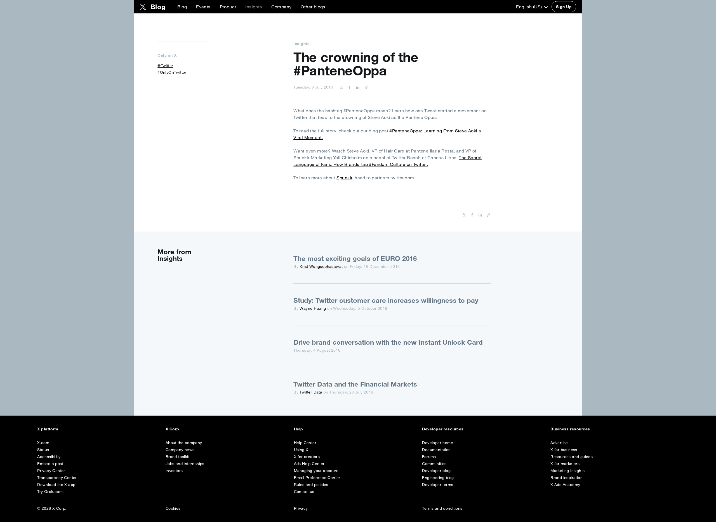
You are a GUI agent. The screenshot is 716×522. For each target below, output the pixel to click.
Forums (429, 456)
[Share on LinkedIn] (357, 87)
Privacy (301, 508)
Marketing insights (567, 470)
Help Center (305, 442)
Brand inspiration (566, 477)
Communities (434, 463)
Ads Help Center (309, 463)
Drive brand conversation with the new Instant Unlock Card (388, 342)
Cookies (173, 508)
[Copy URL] (365, 87)
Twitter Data (311, 392)
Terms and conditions (442, 508)
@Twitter (165, 65)
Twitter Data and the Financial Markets (355, 384)
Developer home (437, 442)
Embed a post (50, 463)
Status (43, 449)
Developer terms (437, 484)
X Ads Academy (565, 484)
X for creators (307, 456)
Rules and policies (311, 484)
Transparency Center (57, 477)
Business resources (570, 429)
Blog (182, 6)
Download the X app (56, 484)
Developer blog (436, 470)
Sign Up (564, 6)
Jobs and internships (185, 463)
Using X (301, 449)
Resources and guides (571, 456)
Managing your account (316, 470)
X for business (563, 449)
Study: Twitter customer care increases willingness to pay (385, 300)
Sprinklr (344, 177)
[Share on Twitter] (341, 87)
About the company (184, 442)
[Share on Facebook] (348, 87)
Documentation (436, 449)
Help (298, 429)
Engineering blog (438, 477)
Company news (180, 449)
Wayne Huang (313, 308)
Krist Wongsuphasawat (321, 266)
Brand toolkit (177, 456)
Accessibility (48, 456)
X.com (43, 442)
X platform (47, 429)
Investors (174, 470)
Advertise (559, 442)
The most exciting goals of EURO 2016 (355, 258)
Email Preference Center (317, 477)
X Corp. (173, 429)
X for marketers (565, 463)
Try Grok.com (50, 491)
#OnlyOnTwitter (172, 72)
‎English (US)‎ (529, 6)
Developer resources (442, 429)
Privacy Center (51, 470)
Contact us (304, 491)
